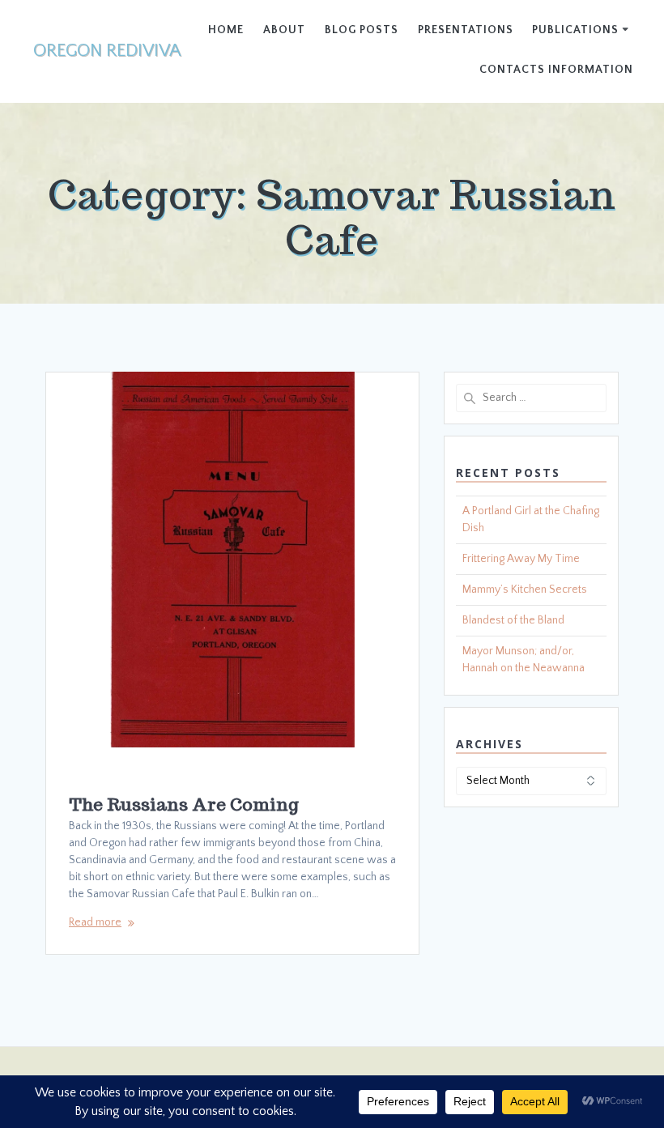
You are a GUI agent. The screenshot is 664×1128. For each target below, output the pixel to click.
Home (226, 29)
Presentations (465, 29)
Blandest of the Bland (513, 620)
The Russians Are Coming (184, 804)
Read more (95, 922)
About (284, 29)
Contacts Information (556, 69)
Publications (575, 29)
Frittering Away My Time (521, 558)
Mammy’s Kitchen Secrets (524, 589)
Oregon (107, 51)
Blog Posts (361, 29)
